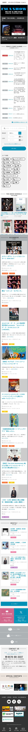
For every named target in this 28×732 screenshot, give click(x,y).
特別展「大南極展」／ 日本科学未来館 (18, 543)
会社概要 (4, 697)
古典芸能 (8, 172)
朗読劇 (7, 159)
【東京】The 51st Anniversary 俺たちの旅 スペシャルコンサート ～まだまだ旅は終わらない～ (14, 465)
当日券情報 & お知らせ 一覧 (20, 122)
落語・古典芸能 (14, 567)
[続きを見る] (11, 265)
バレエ (16, 162)
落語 (17, 172)
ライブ (12, 273)
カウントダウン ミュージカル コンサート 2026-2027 (13, 257)
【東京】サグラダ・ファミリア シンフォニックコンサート (13, 363)
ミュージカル (5, 273)
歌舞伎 (7, 182)
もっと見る (14, 603)
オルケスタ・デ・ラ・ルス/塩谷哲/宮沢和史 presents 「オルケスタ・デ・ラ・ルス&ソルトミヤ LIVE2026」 (14, 326)
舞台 (5, 305)
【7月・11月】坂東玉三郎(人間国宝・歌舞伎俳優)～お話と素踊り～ (13, 501)
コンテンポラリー (19, 159)
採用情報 (9, 697)
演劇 (17, 169)
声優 (16, 182)
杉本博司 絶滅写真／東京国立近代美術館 (18, 529)
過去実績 (15, 697)
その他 (7, 162)
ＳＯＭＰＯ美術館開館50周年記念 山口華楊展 (18, 590)
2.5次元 (7, 179)
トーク (4, 482)
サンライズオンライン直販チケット (12, 144)
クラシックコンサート (11, 175)
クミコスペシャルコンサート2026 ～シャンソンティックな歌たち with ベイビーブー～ (13, 396)
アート (17, 179)
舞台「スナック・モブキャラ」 (12, 291)
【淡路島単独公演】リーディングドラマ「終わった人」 (14, 430)
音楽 (18, 165)
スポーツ (8, 169)
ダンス (7, 185)
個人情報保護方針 (22, 697)
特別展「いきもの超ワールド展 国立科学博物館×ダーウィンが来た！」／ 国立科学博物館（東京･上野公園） (18, 575)
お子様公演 (8, 165)
